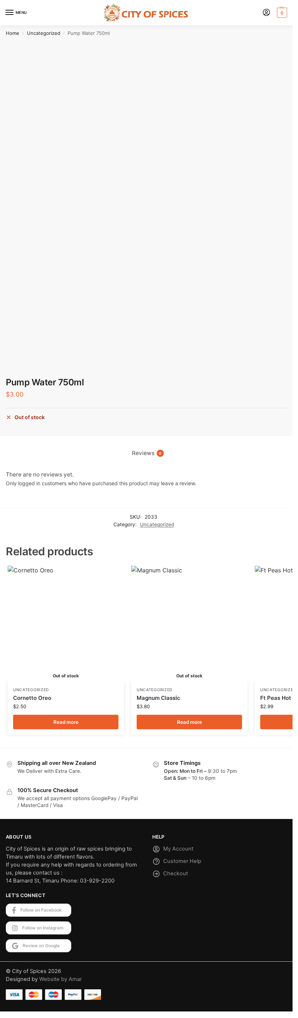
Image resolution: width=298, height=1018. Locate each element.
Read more (65, 722)
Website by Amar (60, 979)
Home (12, 33)
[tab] (146, 453)
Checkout (175, 873)
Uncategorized (43, 33)
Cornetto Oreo (32, 697)
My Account (178, 848)
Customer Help (182, 861)
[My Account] (266, 13)
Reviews (147, 453)
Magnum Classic (158, 697)
